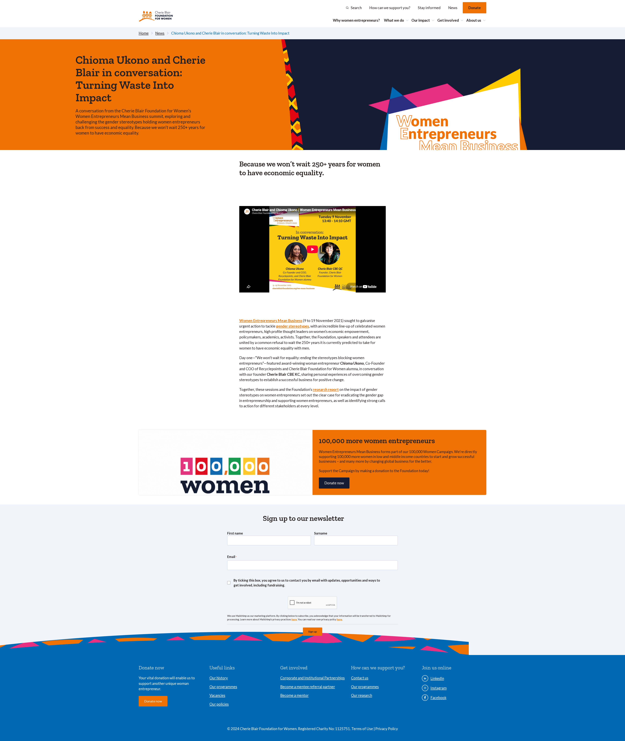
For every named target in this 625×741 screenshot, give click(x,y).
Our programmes (223, 686)
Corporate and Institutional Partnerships (312, 678)
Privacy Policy (386, 729)
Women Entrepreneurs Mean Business (270, 320)
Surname (320, 533)
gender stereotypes (292, 326)
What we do (394, 20)
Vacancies (217, 695)
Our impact (420, 20)
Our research (361, 695)
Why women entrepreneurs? (356, 20)
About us (473, 20)
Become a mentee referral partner (307, 686)
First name (235, 533)
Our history (218, 678)
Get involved (448, 20)
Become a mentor (294, 695)
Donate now (153, 701)
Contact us (359, 678)
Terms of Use (362, 729)
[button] (354, 7)
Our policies (219, 704)
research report (326, 389)
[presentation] (312, 603)
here (294, 619)
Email (231, 557)
